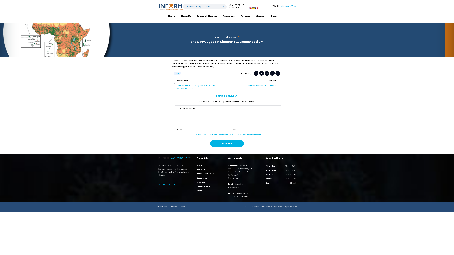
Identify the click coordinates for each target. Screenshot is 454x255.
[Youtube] (173, 185)
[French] (256, 8)
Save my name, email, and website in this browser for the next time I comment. (228, 135)
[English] (250, 8)
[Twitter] (164, 185)
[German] (253, 8)
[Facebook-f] (159, 185)
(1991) (177, 73)
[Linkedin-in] (169, 185)
